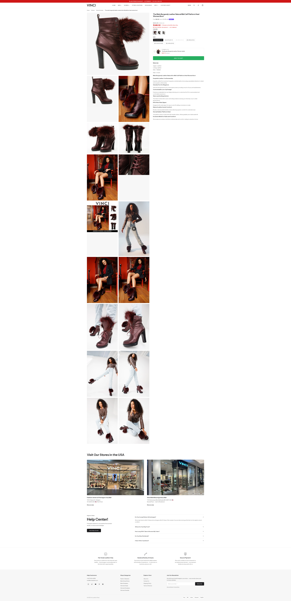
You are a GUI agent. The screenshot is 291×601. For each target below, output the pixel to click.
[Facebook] (99, 584)
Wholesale (148, 5)
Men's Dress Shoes (124, 581)
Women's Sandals (124, 590)
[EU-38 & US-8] (180, 40)
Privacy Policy (176, 587)
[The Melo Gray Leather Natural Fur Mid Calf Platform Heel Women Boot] (164, 33)
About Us (146, 578)
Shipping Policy (147, 583)
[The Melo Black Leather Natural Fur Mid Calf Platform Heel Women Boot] (159, 33)
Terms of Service (148, 585)
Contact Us (146, 581)
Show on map (90, 504)
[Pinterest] (102, 584)
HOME (114, 5)
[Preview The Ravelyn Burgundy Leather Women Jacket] (158, 51)
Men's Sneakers (124, 583)
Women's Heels (124, 585)
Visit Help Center (94, 530)
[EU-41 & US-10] (170, 43)
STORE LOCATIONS (137, 5)
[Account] (198, 5)
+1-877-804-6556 (91, 578)
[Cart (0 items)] (202, 5)
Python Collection (124, 578)
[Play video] (134, 228)
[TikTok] (92, 584)
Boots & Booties (99, 10)
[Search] (194, 5)
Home (88, 10)
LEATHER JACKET (165, 5)
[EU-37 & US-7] (169, 40)
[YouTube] (95, 584)
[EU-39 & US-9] (190, 40)
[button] (178, 51)
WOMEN (126, 5)
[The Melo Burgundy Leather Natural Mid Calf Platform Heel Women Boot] (155, 33)
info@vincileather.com (92, 580)
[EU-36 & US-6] (158, 40)
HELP (155, 5)
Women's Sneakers (125, 588)
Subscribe (199, 584)
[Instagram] (88, 584)
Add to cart (178, 58)
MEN (119, 5)
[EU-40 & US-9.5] (158, 43)
